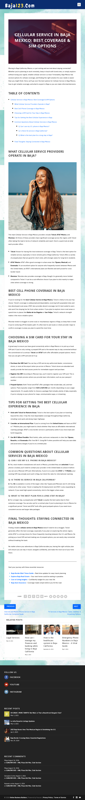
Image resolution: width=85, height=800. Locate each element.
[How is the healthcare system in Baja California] (52, 630)
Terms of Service (60, 797)
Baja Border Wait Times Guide (22, 573)
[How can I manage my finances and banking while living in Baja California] (33, 630)
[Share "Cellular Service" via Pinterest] (34, 596)
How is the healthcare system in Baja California (50, 642)
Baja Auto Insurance (18, 582)
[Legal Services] (14, 630)
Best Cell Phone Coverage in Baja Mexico (29, 108)
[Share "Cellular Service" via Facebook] (25, 596)
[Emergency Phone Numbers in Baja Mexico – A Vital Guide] (70, 630)
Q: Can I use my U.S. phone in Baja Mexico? (34, 126)
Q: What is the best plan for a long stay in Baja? (36, 135)
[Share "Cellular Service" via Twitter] (29, 596)
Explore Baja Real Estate (20, 576)
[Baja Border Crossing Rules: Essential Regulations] (6, 739)
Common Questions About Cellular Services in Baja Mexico (36, 122)
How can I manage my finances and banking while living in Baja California (31, 644)
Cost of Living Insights (19, 579)
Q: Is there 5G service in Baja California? (33, 130)
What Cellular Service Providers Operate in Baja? (32, 104)
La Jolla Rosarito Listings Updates (22, 721)
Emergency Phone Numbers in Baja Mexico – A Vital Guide (70, 642)
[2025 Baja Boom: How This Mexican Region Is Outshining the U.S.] (6, 730)
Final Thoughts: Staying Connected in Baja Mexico (32, 141)
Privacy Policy (48, 797)
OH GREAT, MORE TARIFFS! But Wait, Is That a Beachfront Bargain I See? (35, 712)
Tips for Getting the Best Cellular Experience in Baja (33, 117)
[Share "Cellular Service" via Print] (42, 596)
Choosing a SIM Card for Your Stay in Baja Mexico (32, 113)
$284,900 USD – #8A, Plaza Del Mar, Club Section (23, 762)
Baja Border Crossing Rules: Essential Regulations (28, 738)
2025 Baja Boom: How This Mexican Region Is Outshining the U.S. (33, 729)
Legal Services (12, 638)
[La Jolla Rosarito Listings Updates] (6, 722)
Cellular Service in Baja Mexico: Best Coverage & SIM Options (33, 99)
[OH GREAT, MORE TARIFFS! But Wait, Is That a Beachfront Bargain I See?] (6, 714)
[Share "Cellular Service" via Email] (38, 596)
